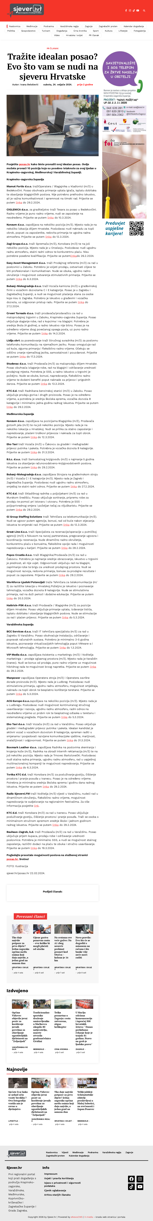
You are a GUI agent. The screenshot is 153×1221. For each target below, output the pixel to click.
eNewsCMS (76, 1217)
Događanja (61, 31)
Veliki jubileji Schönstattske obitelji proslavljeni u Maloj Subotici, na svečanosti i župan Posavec (85, 1101)
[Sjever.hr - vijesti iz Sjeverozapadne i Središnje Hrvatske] (16, 1154)
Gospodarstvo (28, 31)
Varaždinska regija (69, 26)
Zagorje (88, 26)
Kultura (108, 31)
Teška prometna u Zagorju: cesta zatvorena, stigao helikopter (62, 1019)
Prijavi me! (101, 18)
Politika (11, 31)
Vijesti (65, 1152)
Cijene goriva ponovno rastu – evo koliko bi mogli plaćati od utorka (41, 943)
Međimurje (31, 26)
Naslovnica (14, 26)
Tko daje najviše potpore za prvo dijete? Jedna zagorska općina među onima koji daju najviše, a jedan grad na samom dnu (20, 950)
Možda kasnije (78, 18)
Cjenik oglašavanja (55, 1190)
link (36, 805)
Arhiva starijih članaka (57, 1194)
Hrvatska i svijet (74, 35)
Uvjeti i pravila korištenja (59, 1178)
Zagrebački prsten (108, 26)
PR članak (94, 35)
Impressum (50, 1173)
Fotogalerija (140, 31)
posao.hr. (13, 859)
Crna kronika (80, 31)
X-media (89, 1217)
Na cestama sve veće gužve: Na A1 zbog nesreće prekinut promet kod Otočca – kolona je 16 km (63, 949)
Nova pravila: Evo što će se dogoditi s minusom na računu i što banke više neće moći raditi (83, 947)
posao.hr (24, 164)
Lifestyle (123, 31)
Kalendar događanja (134, 26)
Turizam (46, 31)
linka (19, 202)
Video (57, 35)
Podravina (49, 26)
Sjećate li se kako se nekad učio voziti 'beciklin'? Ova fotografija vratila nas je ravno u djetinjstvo (18, 1101)
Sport (96, 31)
